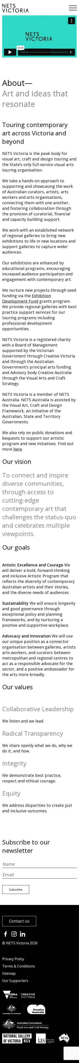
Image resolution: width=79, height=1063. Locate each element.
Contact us (19, 921)
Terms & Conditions (18, 966)
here (17, 449)
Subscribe (15, 890)
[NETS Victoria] (15, 11)
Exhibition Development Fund (26, 298)
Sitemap (9, 973)
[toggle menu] (72, 6)
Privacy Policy (13, 958)
